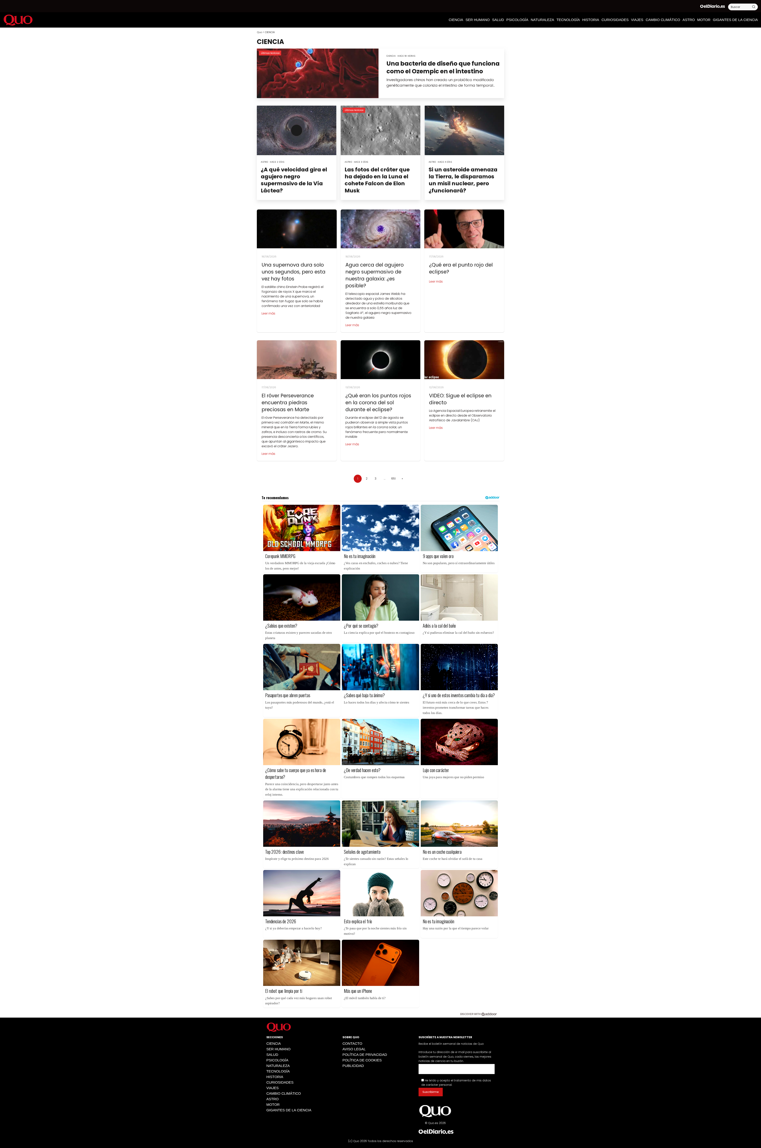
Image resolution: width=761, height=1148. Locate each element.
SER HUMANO (478, 20)
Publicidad (353, 1066)
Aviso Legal (354, 1049)
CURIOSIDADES (615, 20)
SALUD (498, 20)
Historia (590, 20)
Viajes (637, 20)
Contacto (352, 1044)
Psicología (517, 20)
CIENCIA (456, 20)
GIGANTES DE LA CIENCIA (735, 20)
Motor (703, 20)
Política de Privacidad (364, 1055)
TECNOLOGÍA (568, 20)
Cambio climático (663, 20)
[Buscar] (754, 7)
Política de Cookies (362, 1060)
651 (393, 479)
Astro (689, 20)
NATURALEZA (542, 20)
